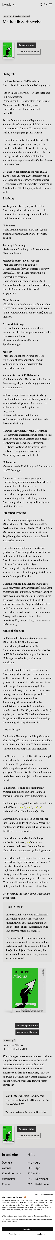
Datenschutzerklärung (43, 1195)
